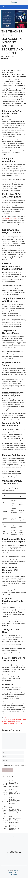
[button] (25, 7)
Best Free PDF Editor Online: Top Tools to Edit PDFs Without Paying (15, 811)
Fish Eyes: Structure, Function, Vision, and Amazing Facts (14, 828)
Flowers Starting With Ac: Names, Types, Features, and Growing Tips (15, 792)
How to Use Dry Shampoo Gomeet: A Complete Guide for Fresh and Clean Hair (14, 784)
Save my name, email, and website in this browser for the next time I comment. (15, 764)
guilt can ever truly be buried (10, 218)
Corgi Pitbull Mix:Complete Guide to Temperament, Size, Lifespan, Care (14, 801)
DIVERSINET (18, 854)
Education (4, 58)
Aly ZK (2, 56)
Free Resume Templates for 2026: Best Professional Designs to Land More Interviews (15, 820)
